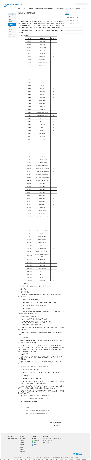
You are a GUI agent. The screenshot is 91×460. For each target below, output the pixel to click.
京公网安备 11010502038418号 (32, 457)
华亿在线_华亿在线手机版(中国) (31, 459)
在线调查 (10, 21)
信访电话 (22, 447)
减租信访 (10, 31)
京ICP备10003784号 (21, 457)
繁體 (70, 2)
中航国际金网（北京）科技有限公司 (72, 457)
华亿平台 (1, 459)
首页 (19, 8)
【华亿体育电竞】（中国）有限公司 (75, 459)
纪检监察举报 (11, 36)
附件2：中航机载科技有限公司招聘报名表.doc (37, 413)
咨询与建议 (11, 16)
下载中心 (10, 26)
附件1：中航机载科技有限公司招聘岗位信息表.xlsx (38, 410)
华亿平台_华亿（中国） (8, 459)
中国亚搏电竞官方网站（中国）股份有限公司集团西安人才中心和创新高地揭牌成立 (74, 26)
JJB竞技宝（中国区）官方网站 (61, 459)
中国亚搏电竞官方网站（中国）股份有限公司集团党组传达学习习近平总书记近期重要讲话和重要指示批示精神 (74, 17)
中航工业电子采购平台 (13, 438)
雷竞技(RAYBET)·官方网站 (19, 459)
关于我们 (24, 8)
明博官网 (84, 459)
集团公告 (12, 24)
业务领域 (31, 8)
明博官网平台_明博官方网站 (43, 459)
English (73, 2)
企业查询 (10, 34)
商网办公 (36, 442)
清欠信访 (10, 29)
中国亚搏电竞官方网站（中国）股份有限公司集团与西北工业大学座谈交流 (74, 20)
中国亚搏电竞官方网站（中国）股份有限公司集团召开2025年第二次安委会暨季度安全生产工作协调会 (74, 23)
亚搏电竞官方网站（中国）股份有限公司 (44, 8)
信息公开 (84, 8)
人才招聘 (78, 8)
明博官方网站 (52, 459)
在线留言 (10, 19)
